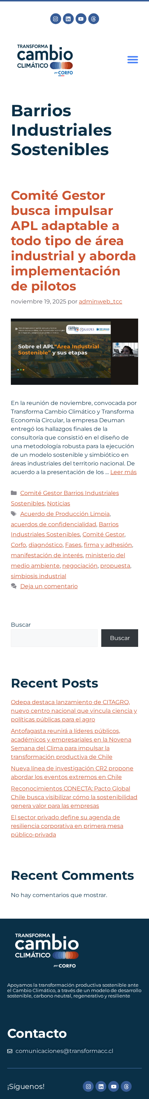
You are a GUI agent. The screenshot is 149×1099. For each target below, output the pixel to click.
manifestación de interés (47, 555)
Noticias (58, 503)
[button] (132, 59)
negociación (80, 565)
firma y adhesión (108, 544)
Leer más (123, 472)
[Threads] (93, 18)
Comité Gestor (103, 534)
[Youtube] (81, 18)
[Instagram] (55, 18)
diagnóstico (46, 544)
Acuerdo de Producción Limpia (65, 513)
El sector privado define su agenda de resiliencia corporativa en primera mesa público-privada (67, 826)
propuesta (115, 565)
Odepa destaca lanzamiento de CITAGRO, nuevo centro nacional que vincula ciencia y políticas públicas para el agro (74, 711)
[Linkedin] (68, 18)
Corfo (18, 544)
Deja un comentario (49, 586)
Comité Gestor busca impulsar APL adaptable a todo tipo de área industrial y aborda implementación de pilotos (73, 241)
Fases (73, 544)
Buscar (21, 624)
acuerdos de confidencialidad (53, 524)
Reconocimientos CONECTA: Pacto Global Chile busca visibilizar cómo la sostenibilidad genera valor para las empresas (74, 797)
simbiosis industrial (38, 576)
